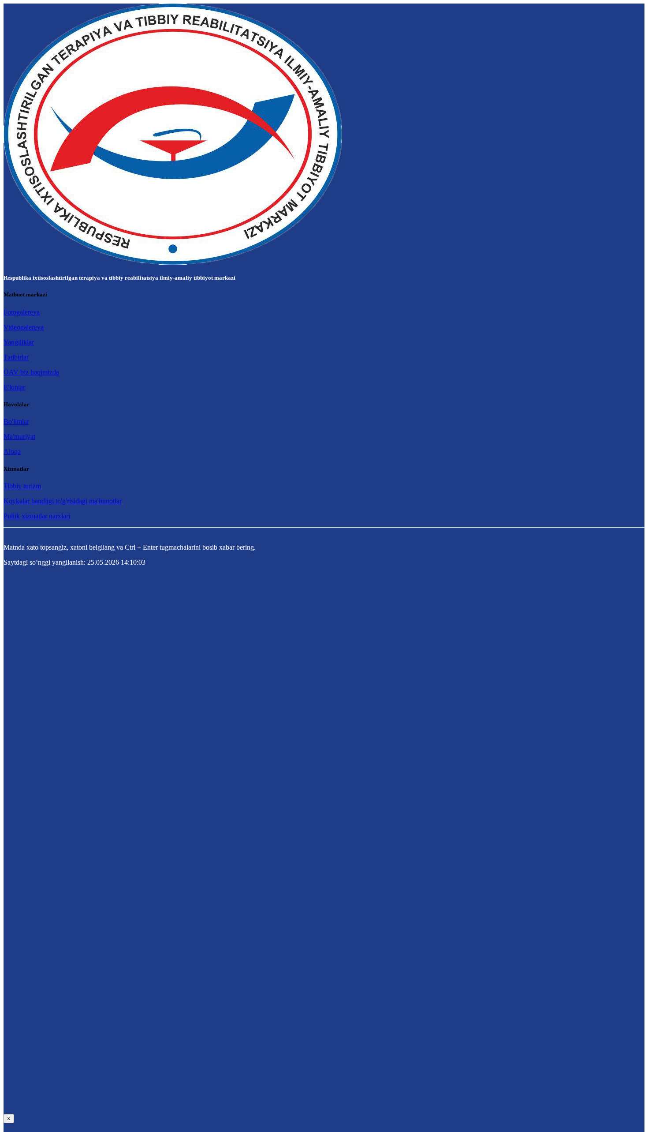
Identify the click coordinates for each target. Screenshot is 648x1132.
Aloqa (12, 451)
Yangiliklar (19, 342)
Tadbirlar (16, 357)
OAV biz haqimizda (31, 372)
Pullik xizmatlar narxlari (37, 516)
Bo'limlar (16, 421)
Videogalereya (24, 327)
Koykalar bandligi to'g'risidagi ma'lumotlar (63, 501)
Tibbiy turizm (22, 486)
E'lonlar (14, 387)
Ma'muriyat (19, 436)
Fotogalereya (22, 312)
